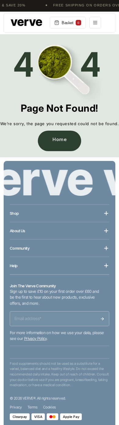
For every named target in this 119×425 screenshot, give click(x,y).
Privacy (16, 407)
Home (59, 139)
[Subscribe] (102, 318)
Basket (70, 23)
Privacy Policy (35, 338)
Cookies (49, 407)
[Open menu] (95, 22)
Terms (32, 407)
